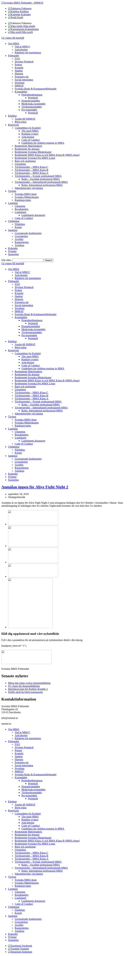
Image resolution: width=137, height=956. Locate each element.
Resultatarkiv (22, 209)
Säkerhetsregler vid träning (29, 188)
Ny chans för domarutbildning (24, 686)
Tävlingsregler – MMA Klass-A (31, 173)
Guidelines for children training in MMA (42, 142)
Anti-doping (21, 49)
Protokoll (33, 97)
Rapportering (22, 242)
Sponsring (13, 254)
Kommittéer (21, 91)
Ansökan (19, 245)
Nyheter (12, 251)
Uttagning (20, 206)
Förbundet (13, 55)
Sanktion (12, 230)
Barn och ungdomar (25, 161)
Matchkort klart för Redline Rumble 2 (28, 689)
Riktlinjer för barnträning (28, 52)
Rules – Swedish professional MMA (40, 179)
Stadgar (19, 70)
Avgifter (19, 239)
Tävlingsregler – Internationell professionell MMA (41, 182)
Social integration (24, 79)
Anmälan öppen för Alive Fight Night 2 (34, 487)
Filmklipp (20, 224)
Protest (18, 64)
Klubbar (12, 115)
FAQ (17, 58)
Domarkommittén (30, 100)
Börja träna (20, 121)
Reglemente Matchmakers (28, 145)
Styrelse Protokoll (24, 61)
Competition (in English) (28, 127)
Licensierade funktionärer (28, 233)
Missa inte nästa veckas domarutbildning (29, 683)
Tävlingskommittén (31, 106)
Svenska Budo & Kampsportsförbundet (35, 88)
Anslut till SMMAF (25, 118)
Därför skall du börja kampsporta (25, 692)
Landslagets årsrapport (33, 215)
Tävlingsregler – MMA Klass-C (31, 167)
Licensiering (21, 236)
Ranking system (29, 133)
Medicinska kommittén (33, 103)
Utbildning (13, 221)
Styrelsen (19, 82)
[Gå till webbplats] (33, 524)
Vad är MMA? (22, 46)
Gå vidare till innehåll (12, 37)
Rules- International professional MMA (42, 185)
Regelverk (13, 124)
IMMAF (19, 85)
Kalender (13, 248)
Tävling (12, 191)
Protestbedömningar (31, 94)
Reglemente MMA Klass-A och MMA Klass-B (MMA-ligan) (47, 155)
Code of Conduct (30, 139)
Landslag (13, 203)
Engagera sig (21, 76)
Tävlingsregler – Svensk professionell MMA (38, 176)
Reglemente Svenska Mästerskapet (33, 151)
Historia (19, 73)
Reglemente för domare (27, 148)
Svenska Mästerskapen (27, 197)
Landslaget (20, 212)
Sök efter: (6, 260)
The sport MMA (30, 130)
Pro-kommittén (29, 109)
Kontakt (19, 67)
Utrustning (20, 164)
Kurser (18, 227)
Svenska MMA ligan (26, 194)
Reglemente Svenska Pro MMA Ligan (35, 158)
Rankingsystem (23, 200)
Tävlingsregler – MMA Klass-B (31, 170)
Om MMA (13, 43)
